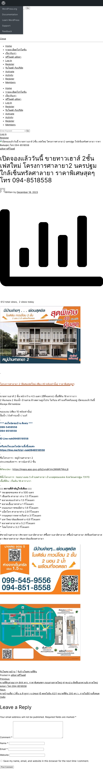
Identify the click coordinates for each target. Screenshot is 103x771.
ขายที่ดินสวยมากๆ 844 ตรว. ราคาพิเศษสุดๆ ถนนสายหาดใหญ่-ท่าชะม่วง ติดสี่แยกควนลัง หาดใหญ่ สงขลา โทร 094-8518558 (49, 683)
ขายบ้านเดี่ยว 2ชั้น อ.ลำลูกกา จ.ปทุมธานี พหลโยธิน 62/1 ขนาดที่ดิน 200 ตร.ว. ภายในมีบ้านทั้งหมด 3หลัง (50, 693)
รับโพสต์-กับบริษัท (14, 68)
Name (4, 743)
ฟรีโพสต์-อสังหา (13, 57)
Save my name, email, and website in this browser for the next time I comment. (46, 761)
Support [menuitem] (6, 25)
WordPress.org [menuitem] (9, 8)
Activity (9, 75)
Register (9, 64)
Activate (9, 71)
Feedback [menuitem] (7, 31)
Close (3, 38)
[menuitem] (3, 3)
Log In (8, 60)
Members (10, 82)
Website (4, 755)
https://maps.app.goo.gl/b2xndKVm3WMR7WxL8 (40, 469)
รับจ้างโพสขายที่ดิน (27, 671)
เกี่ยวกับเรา (10, 53)
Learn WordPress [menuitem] (10, 20)
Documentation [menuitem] (10, 14)
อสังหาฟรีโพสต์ (7, 148)
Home (8, 46)
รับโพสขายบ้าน (7, 671)
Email (4, 749)
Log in (3, 134)
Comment (6, 737)
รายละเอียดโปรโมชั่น (16, 49)
